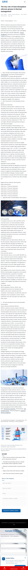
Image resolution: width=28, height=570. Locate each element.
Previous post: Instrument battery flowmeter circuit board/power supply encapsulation (11, 446)
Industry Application (16, 14)
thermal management (19, 421)
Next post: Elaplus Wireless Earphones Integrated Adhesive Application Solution (13, 449)
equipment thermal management (9, 420)
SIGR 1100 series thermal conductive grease (13, 473)
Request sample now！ (11, 510)
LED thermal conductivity (9, 408)
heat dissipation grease (20, 420)
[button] (24, 531)
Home (3, 20)
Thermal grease (4, 74)
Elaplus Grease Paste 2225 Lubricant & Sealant (13, 470)
